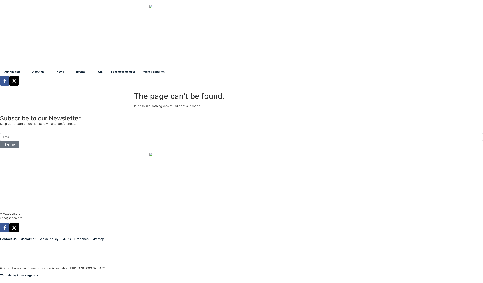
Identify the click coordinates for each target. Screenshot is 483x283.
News (60, 71)
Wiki (100, 71)
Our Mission (12, 71)
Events (80, 71)
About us (38, 71)
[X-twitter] (14, 81)
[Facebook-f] (4, 81)
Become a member (123, 71)
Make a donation (154, 71)
